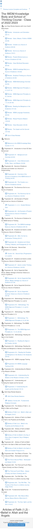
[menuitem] (1, 4)
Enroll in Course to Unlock (16, 525)
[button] (1, 2)
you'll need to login (24, 522)
